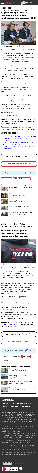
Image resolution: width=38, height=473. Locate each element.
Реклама (15, 404)
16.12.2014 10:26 (6, 8)
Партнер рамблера (18, 463)
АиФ (2, 264)
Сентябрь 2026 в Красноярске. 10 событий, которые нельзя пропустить (22, 388)
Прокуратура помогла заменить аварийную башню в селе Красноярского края (21, 376)
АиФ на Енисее (18, 46)
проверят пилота (8, 324)
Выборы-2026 (25, 404)
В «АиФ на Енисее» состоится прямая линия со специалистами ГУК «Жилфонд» (19, 138)
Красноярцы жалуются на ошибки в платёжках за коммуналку (20, 194)
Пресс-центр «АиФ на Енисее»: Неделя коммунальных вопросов (21, 200)
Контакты (6, 404)
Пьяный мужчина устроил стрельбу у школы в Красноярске (20, 382)
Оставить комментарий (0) (19, 164)
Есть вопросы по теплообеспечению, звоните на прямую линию (20, 213)
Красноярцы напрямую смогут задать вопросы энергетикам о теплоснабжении (22, 207)
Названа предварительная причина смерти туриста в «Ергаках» (20, 369)
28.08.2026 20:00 (6, 224)
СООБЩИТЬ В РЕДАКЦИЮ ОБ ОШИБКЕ (16, 406)
